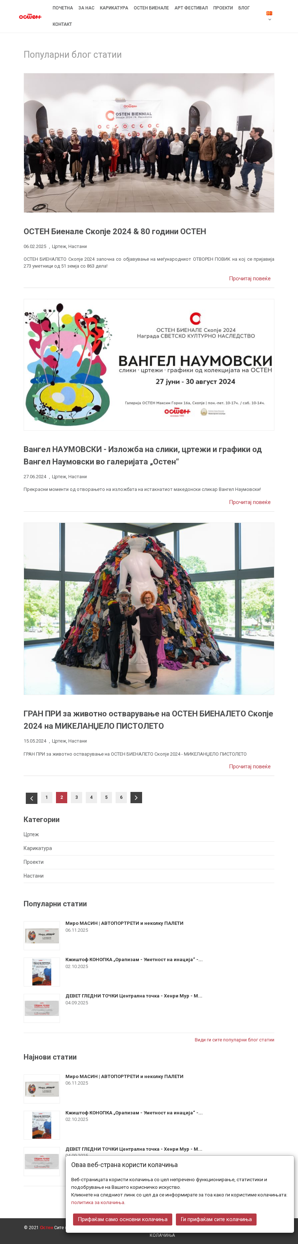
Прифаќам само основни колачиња (123, 1219)
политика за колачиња (97, 1202)
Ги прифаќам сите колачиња (216, 1219)
